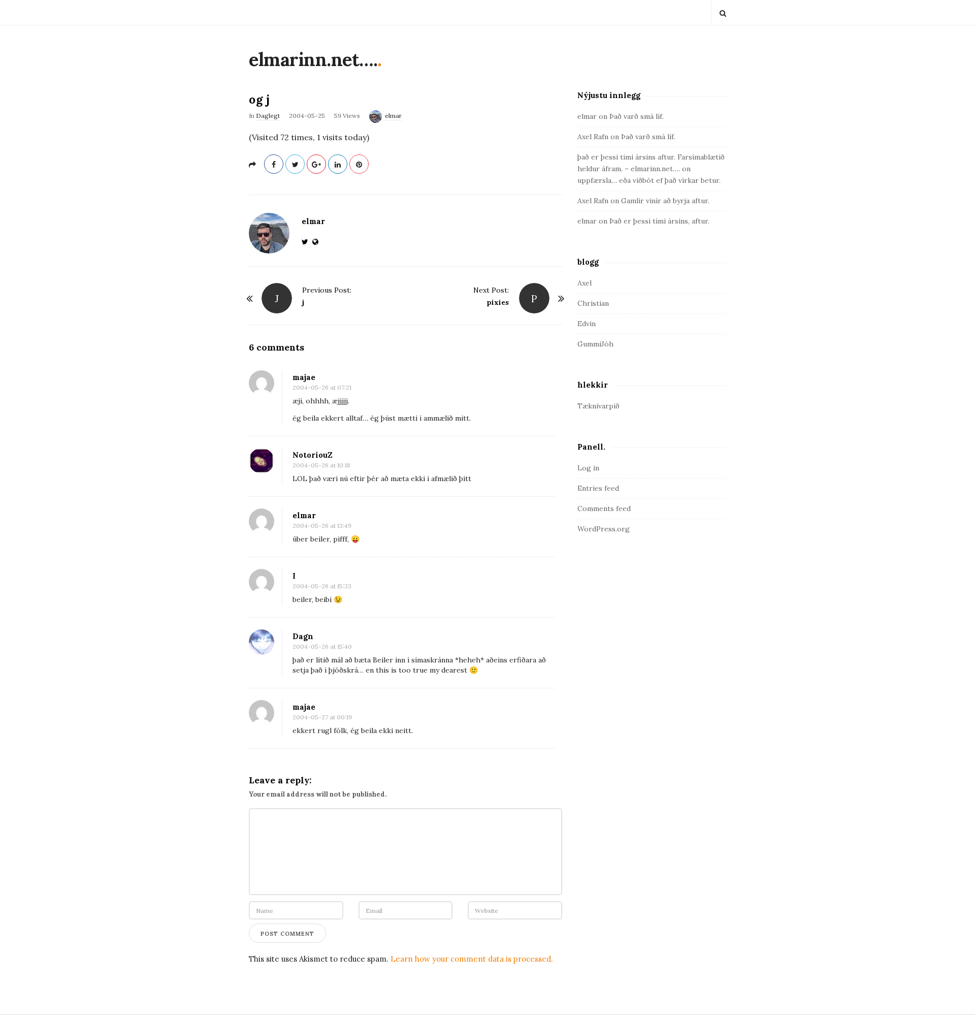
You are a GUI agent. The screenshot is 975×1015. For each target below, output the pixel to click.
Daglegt (268, 115)
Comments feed (604, 508)
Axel (584, 283)
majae (303, 377)
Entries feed (598, 488)
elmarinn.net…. (313, 59)
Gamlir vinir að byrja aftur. (665, 200)
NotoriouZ (312, 455)
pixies (497, 302)
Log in (588, 467)
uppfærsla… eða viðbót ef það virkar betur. (649, 180)
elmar (393, 115)
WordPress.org (603, 528)
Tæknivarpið (598, 405)
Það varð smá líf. (636, 116)
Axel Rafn (592, 136)
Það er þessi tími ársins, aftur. (659, 221)
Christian (593, 303)
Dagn (302, 636)
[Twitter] (307, 241)
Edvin (586, 323)
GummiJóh (595, 343)
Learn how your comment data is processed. (472, 959)
